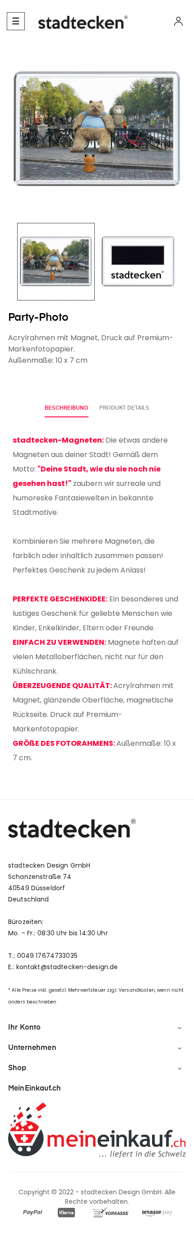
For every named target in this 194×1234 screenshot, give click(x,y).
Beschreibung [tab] (66, 408)
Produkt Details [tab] (124, 408)
